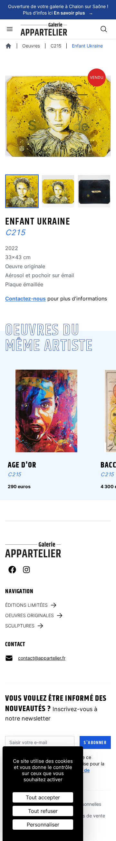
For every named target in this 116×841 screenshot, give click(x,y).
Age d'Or (22, 465)
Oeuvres (31, 45)
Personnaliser (43, 824)
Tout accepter (43, 797)
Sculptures (19, 625)
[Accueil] (8, 46)
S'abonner (95, 742)
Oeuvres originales (29, 615)
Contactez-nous (25, 298)
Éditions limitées (26, 605)
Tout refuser (43, 811)
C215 (56, 45)
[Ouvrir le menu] (10, 29)
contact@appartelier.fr (41, 658)
